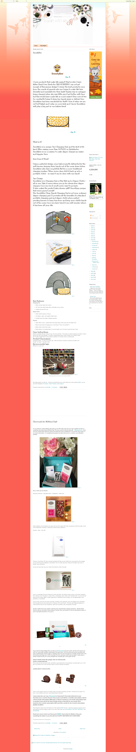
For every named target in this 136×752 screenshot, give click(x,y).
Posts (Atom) (63, 732)
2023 (92, 231)
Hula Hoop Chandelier (95, 286)
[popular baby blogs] (51, 742)
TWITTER (74, 709)
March (93, 264)
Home (35, 45)
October (94, 245)
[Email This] (60, 387)
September (94, 247)
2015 (92, 271)
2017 (92, 237)
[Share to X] (63, 387)
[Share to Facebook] (65, 387)
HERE (79, 382)
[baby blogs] (96, 160)
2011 (92, 279)
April (93, 257)
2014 (92, 273)
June (93, 253)
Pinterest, (54, 383)
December (94, 241)
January (94, 269)
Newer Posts (37, 728)
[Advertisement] (60, 404)
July (93, 251)
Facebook (46, 383)
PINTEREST (80, 709)
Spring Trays (93, 296)
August (94, 249)
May (93, 255)
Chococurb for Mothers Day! (45, 421)
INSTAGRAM (36, 710)
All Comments (94, 218)
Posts (92, 215)
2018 (92, 235)
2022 (92, 233)
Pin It (67, 77)
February (94, 266)
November (94, 243)
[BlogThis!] (62, 387)
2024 (92, 229)
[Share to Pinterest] (66, 387)
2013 (92, 275)
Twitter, (50, 383)
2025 (92, 227)
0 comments (54, 387)
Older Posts (82, 728)
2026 (92, 225)
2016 (92, 239)
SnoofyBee (37, 52)
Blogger (70, 748)
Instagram (61, 383)
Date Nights (43, 45)
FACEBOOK (69, 709)
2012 (92, 277)
